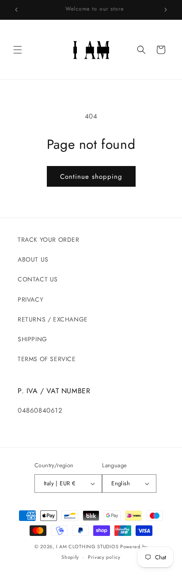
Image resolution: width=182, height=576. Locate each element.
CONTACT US (38, 279)
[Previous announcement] (16, 9)
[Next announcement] (165, 9)
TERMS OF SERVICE (47, 358)
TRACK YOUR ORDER (49, 239)
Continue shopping (91, 176)
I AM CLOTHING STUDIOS (87, 546)
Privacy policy (104, 557)
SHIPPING (32, 339)
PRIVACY (30, 299)
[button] (17, 49)
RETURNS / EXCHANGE (53, 319)
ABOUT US (33, 259)
